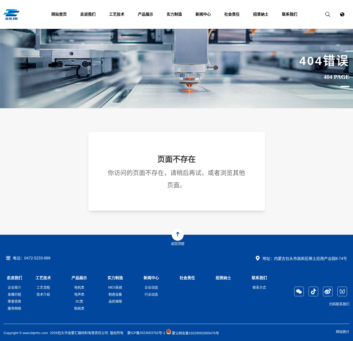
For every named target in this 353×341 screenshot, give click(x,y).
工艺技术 (116, 14)
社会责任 (232, 14)
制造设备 (115, 294)
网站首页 (59, 14)
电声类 (79, 294)
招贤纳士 (260, 14)
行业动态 (151, 294)
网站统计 (342, 332)
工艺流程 (43, 287)
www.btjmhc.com (35, 333)
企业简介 (14, 287)
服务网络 (14, 308)
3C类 (79, 301)
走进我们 (88, 14)
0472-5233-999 (37, 258)
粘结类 (79, 308)
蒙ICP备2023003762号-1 (146, 333)
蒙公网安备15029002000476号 (195, 333)
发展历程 (14, 294)
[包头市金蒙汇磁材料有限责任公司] (12, 14)
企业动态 (151, 287)
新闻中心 (203, 14)
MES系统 (115, 287)
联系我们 (289, 14)
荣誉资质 (14, 301)
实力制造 (174, 14)
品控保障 (115, 301)
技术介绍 (43, 294)
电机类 (79, 287)
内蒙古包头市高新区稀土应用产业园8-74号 (310, 259)
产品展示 (145, 14)
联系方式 (259, 287)
